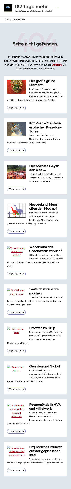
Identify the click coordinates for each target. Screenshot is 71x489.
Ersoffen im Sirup (42, 328)
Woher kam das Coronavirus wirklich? (45, 249)
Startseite (57, 64)
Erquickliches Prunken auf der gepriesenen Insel (45, 451)
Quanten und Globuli (44, 366)
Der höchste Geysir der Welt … (44, 168)
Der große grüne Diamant (42, 83)
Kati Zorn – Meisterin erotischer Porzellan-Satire (45, 127)
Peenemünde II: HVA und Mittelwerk (45, 406)
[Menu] (56, 8)
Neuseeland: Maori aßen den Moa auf (43, 206)
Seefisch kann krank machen (44, 291)
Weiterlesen (16, 107)
